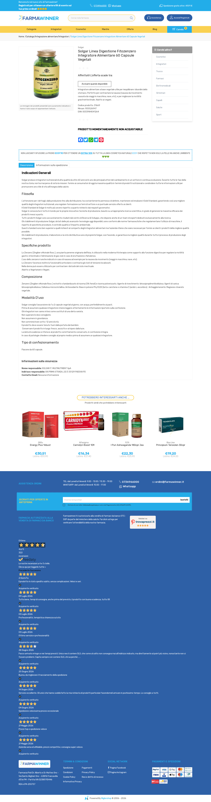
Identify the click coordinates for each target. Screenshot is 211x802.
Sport (158, 115)
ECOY (134, 153)
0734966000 (100, 6)
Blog (155, 29)
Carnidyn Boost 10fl (83, 445)
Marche (105, 29)
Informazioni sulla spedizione (52, 165)
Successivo (35, 570)
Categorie (31, 29)
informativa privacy (90, 505)
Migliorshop (106, 798)
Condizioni (68, 772)
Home (21, 36)
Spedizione (68, 768)
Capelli (159, 100)
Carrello (181, 29)
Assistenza (156, 18)
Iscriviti (184, 500)
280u (40, 442)
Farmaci (160, 78)
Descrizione (26, 165)
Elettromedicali (163, 86)
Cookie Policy (69, 777)
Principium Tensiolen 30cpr (170, 445)
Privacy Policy (88, 772)
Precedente (24, 570)
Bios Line (171, 442)
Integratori (56, 29)
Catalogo (30, 36)
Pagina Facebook (118, 768)
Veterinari (160, 93)
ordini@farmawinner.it (169, 482)
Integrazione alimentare (46, 36)
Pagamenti (87, 768)
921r (127, 442)
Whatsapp (116, 6)
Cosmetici (81, 29)
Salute (159, 107)
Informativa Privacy (72, 781)
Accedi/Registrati (181, 18)
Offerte (130, 29)
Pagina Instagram (118, 772)
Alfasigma (84, 442)
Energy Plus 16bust (40, 445)
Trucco (159, 71)
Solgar (81, 47)
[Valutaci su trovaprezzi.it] (143, 522)
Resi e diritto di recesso (92, 777)
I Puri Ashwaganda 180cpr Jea (127, 445)
